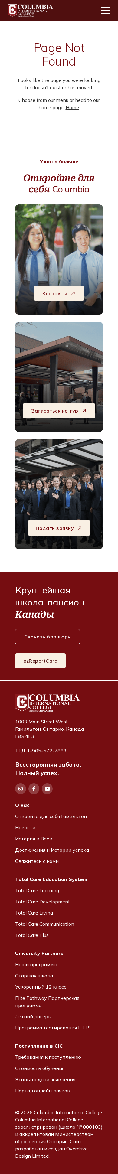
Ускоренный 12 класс (40, 987)
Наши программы (36, 964)
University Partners (39, 953)
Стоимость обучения (39, 1068)
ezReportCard (40, 661)
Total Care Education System (51, 879)
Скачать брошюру (47, 637)
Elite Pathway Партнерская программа (47, 1001)
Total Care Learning (37, 890)
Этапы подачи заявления (45, 1079)
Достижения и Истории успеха (52, 850)
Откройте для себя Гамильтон (51, 816)
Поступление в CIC (39, 1046)
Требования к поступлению (48, 1057)
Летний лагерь (33, 1016)
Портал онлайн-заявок (42, 1091)
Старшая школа (34, 976)
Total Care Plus (32, 935)
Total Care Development (42, 901)
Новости (25, 827)
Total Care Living (34, 913)
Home (72, 107)
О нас (22, 805)
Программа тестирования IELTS (53, 1028)
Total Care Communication (44, 924)
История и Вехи (33, 839)
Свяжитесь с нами (37, 861)
